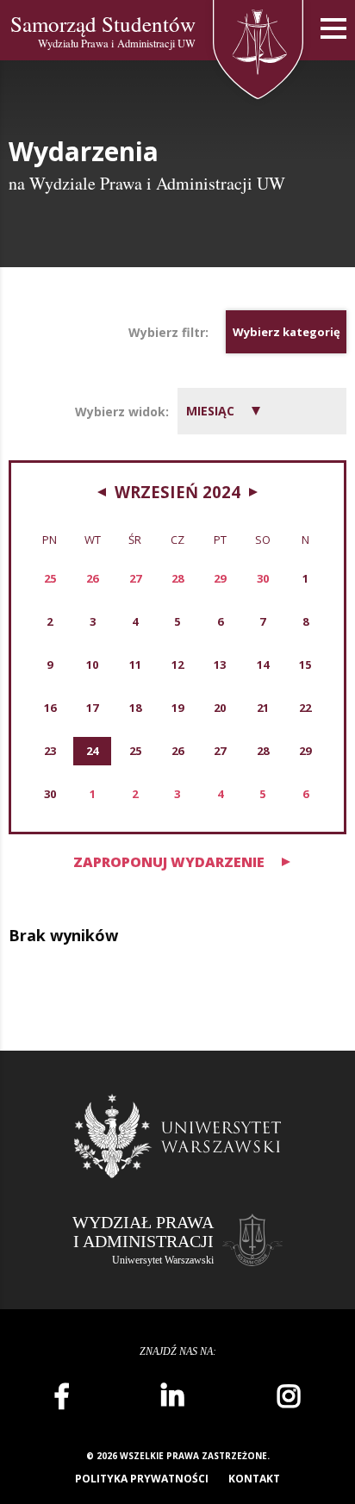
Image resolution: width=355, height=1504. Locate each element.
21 (263, 707)
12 (177, 664)
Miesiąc (210, 411)
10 (92, 664)
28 (263, 750)
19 (177, 707)
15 (305, 664)
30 (50, 794)
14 (263, 664)
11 (135, 664)
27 (220, 750)
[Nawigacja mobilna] (333, 29)
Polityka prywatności (142, 1478)
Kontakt (254, 1478)
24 (92, 750)
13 (220, 664)
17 (92, 707)
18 (135, 707)
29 (305, 750)
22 (305, 707)
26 (177, 750)
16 (50, 707)
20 (220, 707)
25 (135, 750)
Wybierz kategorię (286, 332)
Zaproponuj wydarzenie (169, 861)
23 (50, 750)
